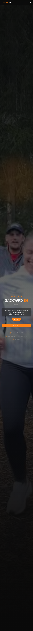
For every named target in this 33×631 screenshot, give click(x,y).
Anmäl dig (15, 325)
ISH (6, 2)
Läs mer (16, 319)
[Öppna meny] (30, 2)
